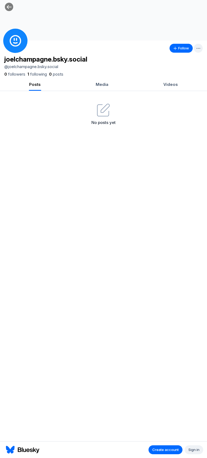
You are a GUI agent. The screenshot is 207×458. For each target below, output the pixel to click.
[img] (103, 20)
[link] (14, 74)
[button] (9, 7)
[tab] (35, 85)
